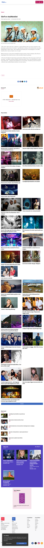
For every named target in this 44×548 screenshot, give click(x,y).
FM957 (36, 527)
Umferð (13, 531)
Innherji (36, 519)
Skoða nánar (6, 540)
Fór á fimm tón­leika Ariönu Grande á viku (33, 166)
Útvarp (28, 527)
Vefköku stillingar (9, 543)
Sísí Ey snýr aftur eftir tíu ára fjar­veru (31, 129)
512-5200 (15, 523)
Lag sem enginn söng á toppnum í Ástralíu (33, 148)
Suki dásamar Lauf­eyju (6, 278)
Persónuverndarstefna (5, 525)
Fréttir (28, 519)
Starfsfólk (13, 530)
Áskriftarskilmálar (15, 528)
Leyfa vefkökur (21, 543)
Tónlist (3, 75)
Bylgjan (36, 526)
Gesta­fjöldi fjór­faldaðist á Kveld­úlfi (31, 181)
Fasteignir (36, 520)
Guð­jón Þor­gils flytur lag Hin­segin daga (32, 328)
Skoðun (28, 524)
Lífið (28, 523)
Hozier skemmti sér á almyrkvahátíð (31, 211)
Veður (36, 524)
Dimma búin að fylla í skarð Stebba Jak (10, 182)
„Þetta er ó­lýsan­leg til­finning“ (8, 309)
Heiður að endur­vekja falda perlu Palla (10, 264)
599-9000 (4, 529)
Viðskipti (28, 520)
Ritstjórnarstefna (15, 527)
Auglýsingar (14, 524)
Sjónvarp (28, 526)
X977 (36, 528)
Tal (35, 530)
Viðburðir (36, 523)
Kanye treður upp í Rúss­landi (8, 196)
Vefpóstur (13, 532)
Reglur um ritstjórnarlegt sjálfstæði (5, 524)
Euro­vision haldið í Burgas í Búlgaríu (31, 263)
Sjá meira (22, 403)
